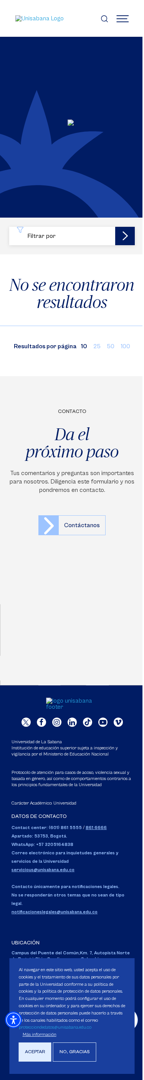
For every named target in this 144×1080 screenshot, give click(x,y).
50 (110, 346)
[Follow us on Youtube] (103, 722)
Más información (39, 1034)
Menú (122, 18)
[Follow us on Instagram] (56, 722)
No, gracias (75, 1052)
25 (97, 346)
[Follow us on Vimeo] (118, 722)
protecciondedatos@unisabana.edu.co (55, 1027)
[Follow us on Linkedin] (72, 722)
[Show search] (104, 18)
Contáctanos (82, 525)
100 (125, 346)
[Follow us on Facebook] (41, 722)
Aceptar (35, 1052)
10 (84, 346)
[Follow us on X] (26, 722)
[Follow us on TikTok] (87, 722)
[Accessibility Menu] (13, 1019)
